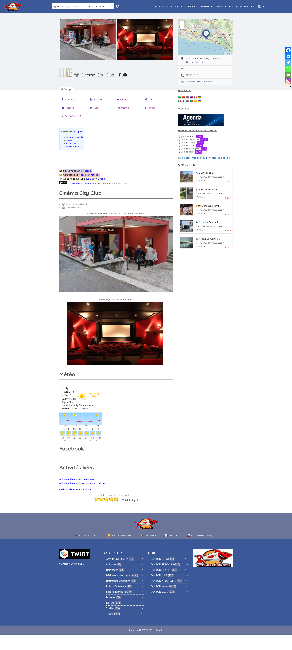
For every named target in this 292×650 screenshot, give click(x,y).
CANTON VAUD (211, 177)
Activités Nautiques (117, 559)
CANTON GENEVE (161, 570)
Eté (150, 99)
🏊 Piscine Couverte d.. (207, 238)
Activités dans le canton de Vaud (77, 479)
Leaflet (228, 53)
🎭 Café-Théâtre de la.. (207, 222)
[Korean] (187, 101)
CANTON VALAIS (160, 586)
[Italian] (180, 101)
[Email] (288, 75)
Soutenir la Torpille (81, 183)
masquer (78, 131)
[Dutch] (187, 97)
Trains (110, 613)
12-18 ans (99, 99)
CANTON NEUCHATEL (163, 580)
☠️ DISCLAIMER (148, 535)
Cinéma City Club (73, 137)
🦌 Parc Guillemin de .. (207, 189)
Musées (110, 597)
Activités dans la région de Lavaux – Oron (82, 483)
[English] (191, 97)
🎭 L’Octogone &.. (205, 173)
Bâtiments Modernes (118, 580)
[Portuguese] (191, 101)
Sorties (110, 608)
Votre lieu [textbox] (100, 6)
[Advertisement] (117, 159)
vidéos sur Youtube (89, 174)
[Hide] (291, 86)
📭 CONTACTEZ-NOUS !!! (87, 535)
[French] (195, 97)
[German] (199, 97)
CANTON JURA (159, 575)
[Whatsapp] (288, 69)
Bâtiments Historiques (119, 575)
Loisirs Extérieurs (116, 586)
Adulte (123, 99)
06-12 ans (69, 99)
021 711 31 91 (193, 75)
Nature (110, 602)
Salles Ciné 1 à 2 (73, 116)
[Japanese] (184, 101)
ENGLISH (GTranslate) (202, 535)
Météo (68, 140)
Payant (151, 107)
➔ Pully (201, 177)
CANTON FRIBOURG (162, 564)
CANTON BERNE (160, 559)
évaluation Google (95, 178)
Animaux (111, 564)
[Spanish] (195, 101)
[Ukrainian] (199, 101)
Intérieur (125, 107)
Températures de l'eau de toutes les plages (204, 157)
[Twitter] (288, 62)
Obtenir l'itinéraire (194, 62)
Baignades (112, 570)
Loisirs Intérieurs (116, 591)
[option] (87, 39)
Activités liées (71, 146)
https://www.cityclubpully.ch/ (199, 81)
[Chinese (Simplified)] (184, 97)
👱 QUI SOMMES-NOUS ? (120, 535)
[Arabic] (180, 97)
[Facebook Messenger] (288, 56)
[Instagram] (288, 81)
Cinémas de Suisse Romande (75, 489)
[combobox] (100, 6)
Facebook (70, 107)
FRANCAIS (174, 535)
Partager (67, 89)
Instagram (86, 170)
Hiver (95, 107)
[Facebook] (288, 50)
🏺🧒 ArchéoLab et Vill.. (208, 206)
